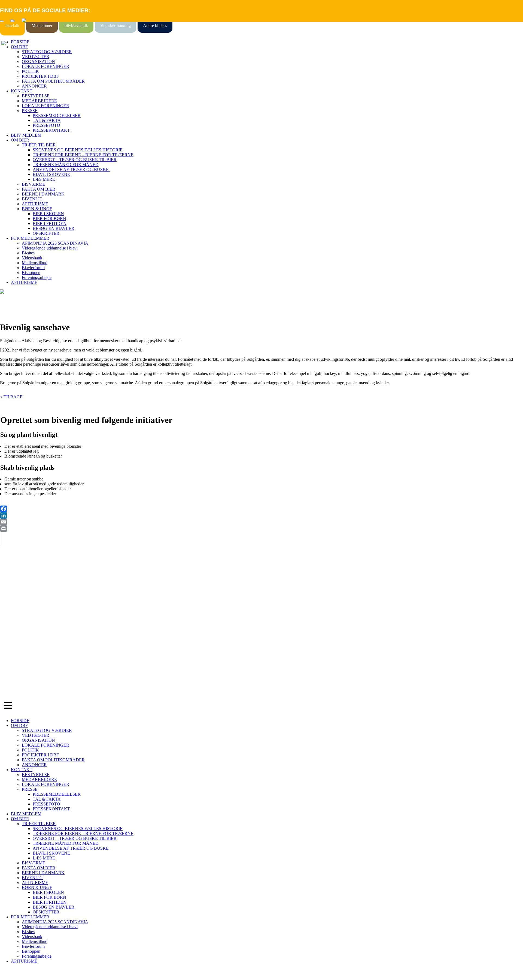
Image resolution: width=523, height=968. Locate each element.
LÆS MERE (44, 179)
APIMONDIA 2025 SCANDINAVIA (55, 243)
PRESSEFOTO (46, 125)
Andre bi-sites (155, 25)
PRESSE (30, 110)
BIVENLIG (32, 199)
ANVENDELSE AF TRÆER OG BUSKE (71, 169)
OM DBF (19, 46)
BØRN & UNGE (37, 208)
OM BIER (20, 140)
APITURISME (35, 204)
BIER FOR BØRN (49, 218)
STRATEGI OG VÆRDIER (47, 51)
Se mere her (11, 691)
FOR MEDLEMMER (30, 238)
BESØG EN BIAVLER (53, 228)
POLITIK (30, 71)
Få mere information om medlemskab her (35, 584)
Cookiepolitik (11, 589)
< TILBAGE (11, 397)
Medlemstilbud (34, 262)
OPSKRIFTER (46, 233)
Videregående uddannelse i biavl (50, 248)
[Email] (261, 522)
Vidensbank (32, 257)
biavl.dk (12, 25)
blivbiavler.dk (76, 25)
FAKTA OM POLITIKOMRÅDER (53, 81)
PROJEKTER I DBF (40, 76)
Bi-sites (28, 253)
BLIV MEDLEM (26, 135)
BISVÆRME (33, 184)
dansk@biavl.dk (28, 633)
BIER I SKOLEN (48, 213)
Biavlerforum (33, 267)
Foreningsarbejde (36, 277)
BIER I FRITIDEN (49, 223)
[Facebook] (261, 509)
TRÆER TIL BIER (39, 145)
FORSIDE (20, 42)
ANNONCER (34, 86)
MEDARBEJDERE (39, 100)
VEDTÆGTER (35, 56)
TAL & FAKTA (47, 120)
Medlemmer (42, 25)
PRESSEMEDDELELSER (57, 115)
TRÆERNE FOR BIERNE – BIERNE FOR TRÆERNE (83, 154)
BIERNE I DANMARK (43, 194)
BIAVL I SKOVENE (51, 174)
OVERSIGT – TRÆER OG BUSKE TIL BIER (75, 159)
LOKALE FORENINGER (45, 66)
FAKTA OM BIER (38, 189)
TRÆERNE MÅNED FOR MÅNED (66, 164)
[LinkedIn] (261, 515)
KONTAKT (21, 91)
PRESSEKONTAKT (51, 130)
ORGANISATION (38, 61)
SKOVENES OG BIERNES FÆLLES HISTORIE (78, 150)
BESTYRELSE (36, 96)
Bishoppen (31, 272)
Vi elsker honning (115, 25)
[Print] (261, 528)
